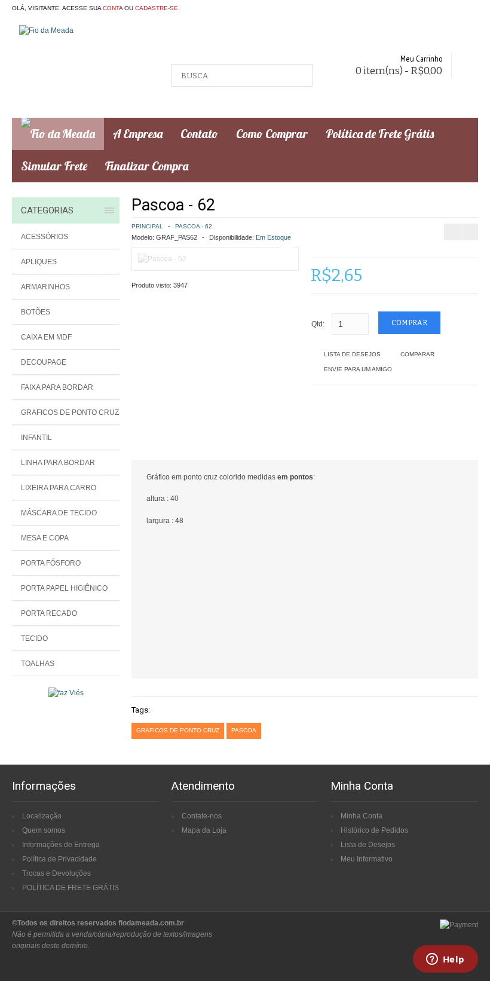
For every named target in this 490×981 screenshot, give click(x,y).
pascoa (243, 730)
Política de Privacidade (59, 859)
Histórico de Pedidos (374, 830)
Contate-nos (202, 816)
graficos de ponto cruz (177, 730)
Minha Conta (361, 816)
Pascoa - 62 (193, 226)
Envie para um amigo (358, 369)
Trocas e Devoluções (56, 873)
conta (112, 8)
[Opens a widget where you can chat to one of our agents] (445, 960)
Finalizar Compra (146, 165)
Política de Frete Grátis (380, 133)
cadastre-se (156, 8)
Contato (199, 133)
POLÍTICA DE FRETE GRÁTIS (70, 888)
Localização (42, 816)
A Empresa (138, 133)
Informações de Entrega (61, 845)
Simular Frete (54, 165)
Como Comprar (272, 133)
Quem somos (43, 830)
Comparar (417, 354)
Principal (147, 226)
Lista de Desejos (352, 354)
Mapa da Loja (204, 830)
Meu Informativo (367, 859)
